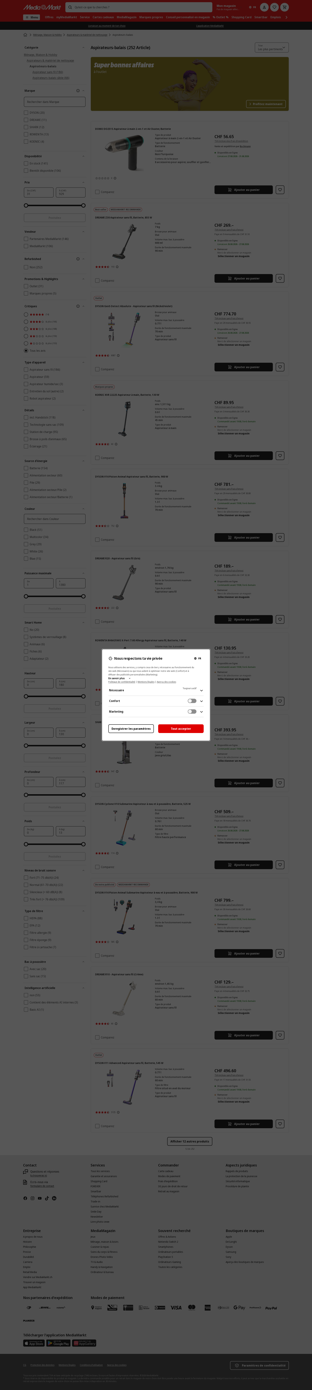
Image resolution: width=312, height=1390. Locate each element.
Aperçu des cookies (166, 681)
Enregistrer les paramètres (131, 729)
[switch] (192, 701)
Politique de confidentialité (121, 681)
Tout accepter (181, 729)
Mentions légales (146, 681)
